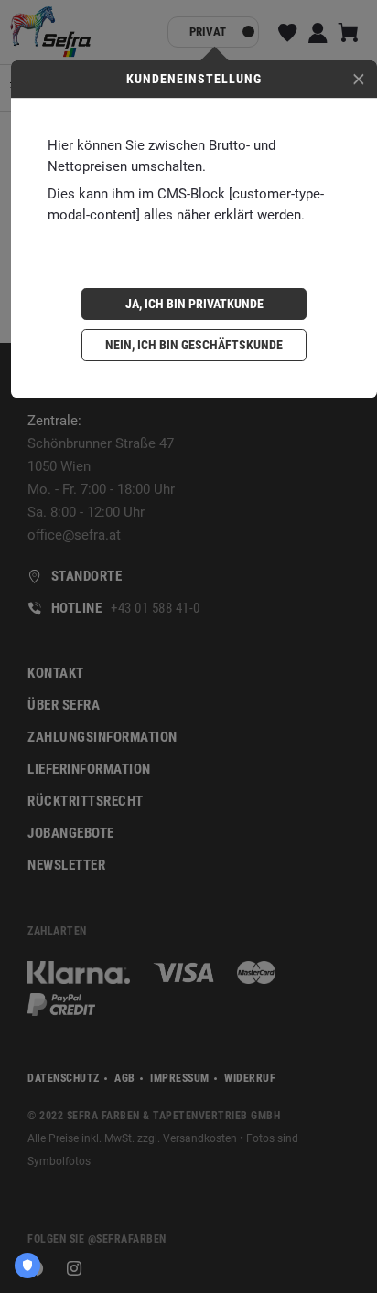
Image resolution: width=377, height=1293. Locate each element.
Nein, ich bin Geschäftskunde (194, 344)
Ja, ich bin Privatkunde (194, 303)
